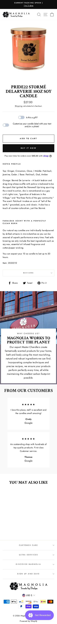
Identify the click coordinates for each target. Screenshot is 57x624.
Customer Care (28, 545)
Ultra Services (28, 555)
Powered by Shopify (28, 621)
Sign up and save (28, 574)
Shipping (18, 106)
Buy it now (28, 148)
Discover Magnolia (28, 564)
